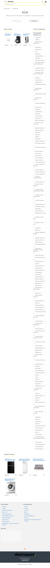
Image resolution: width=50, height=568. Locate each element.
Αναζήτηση (44, 4)
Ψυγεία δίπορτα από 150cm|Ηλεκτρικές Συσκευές (39, 437)
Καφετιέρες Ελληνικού (39, 237)
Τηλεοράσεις (37, 383)
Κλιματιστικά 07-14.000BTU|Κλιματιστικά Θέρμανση (38, 250)
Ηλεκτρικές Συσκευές (8, 33)
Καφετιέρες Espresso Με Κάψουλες (39, 233)
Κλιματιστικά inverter (39, 255)
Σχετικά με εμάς (5, 519)
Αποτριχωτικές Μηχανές (40, 103)
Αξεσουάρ (37, 77)
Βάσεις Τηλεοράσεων (39, 120)
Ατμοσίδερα (37, 113)
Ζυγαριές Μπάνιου (39, 160)
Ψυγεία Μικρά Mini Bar (39, 444)
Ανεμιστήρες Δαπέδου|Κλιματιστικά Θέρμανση (38, 63)
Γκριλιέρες (37, 134)
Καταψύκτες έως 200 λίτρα (38, 223)
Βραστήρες (37, 132)
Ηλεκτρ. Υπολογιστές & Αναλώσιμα (39, 165)
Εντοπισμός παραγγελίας (7, 510)
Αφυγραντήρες (38, 118)
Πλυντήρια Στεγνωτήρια (40, 341)
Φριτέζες (37, 419)
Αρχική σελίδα (7, 8)
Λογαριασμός (26, 513)
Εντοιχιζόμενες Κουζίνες (40, 143)
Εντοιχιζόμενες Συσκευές (40, 147)
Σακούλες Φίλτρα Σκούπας (37, 355)
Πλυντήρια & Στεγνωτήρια (40, 311)
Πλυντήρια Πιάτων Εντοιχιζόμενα (38, 324)
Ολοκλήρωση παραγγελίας (29, 515)
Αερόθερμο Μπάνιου (39, 55)
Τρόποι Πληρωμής (5, 521)
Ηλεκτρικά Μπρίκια (39, 169)
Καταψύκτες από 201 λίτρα (38, 218)
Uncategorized (38, 49)
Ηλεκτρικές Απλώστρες (40, 171)
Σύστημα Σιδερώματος (39, 372)
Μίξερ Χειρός (38, 293)
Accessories (37, 37)
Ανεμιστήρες (37, 58)
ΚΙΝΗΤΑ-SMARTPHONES (40, 244)
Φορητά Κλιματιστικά (39, 395)
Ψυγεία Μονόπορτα (39, 446)
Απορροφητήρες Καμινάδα (40, 84)
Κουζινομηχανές (38, 268)
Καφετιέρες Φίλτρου (39, 240)
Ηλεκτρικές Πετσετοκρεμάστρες (37, 177)
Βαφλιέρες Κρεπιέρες (39, 127)
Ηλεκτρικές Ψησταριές (39, 204)
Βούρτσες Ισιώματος (39, 130)
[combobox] (23, 4)
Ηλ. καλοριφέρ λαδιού (26, 33)
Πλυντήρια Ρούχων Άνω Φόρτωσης (39, 331)
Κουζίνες (37, 263)
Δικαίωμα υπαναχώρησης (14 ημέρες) (25, 564)
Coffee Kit (37, 39)
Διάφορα (37, 136)
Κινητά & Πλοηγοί (38, 242)
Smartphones (37, 47)
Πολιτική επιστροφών (6, 517)
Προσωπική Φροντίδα (39, 348)
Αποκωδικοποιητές (38, 80)
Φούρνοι (37, 400)
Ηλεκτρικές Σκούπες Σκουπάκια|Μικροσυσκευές (38, 190)
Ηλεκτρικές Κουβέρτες (39, 174)
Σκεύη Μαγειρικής (39, 364)
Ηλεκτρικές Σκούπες (39, 181)
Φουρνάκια (37, 397)
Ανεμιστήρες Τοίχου (39, 70)
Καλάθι (25, 512)
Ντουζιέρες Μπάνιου (39, 305)
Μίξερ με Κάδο (38, 285)
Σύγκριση (26, 517)
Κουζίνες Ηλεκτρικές (39, 265)
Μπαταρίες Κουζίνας (39, 300)
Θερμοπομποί (37, 208)
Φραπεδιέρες (38, 417)
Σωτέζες (37, 374)
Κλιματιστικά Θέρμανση (40, 257)
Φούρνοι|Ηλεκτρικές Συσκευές (38, 412)
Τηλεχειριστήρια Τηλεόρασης (37, 389)
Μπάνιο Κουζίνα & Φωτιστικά (37, 296)
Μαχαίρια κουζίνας (39, 276)
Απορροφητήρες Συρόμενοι (37, 98)
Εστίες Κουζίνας (38, 155)
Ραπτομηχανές (38, 352)
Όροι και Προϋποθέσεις (7, 513)
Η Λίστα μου (26, 510)
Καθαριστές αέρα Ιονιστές (40, 213)
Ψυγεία (36, 432)
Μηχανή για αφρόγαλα (39, 281)
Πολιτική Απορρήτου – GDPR (7, 515)
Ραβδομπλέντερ (38, 350)
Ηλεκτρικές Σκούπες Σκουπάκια (38, 184)
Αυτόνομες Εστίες (38, 115)
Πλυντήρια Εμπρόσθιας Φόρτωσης (39, 316)
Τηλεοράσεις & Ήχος (39, 385)
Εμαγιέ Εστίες (38, 138)
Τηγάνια (36, 379)
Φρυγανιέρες (38, 421)
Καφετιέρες (16, 33)
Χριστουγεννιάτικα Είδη (40, 425)
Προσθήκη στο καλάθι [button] (10, 45)
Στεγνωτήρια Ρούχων (39, 370)
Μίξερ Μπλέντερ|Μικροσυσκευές (37, 288)
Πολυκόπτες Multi (38, 345)
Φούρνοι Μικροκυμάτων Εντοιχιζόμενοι (39, 407)
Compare (4, 506)
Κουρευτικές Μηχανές (39, 270)
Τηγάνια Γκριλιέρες (39, 381)
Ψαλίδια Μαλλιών (38, 430)
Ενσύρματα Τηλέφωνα (39, 141)
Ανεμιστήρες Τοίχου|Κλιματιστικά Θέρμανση (38, 73)
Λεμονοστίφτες (38, 274)
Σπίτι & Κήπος (38, 368)
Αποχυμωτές (37, 109)
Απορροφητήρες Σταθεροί (40, 93)
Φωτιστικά (37, 423)
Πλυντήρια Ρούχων (39, 328)
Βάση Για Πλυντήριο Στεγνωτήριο (38, 123)
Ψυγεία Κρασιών (38, 442)
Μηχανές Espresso (39, 278)
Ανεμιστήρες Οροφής (39, 68)
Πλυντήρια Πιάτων (39, 321)
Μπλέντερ (37, 302)
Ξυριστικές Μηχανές (39, 307)
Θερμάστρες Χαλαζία (39, 206)
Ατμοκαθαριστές (38, 111)
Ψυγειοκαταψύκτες (39, 448)
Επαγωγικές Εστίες (39, 151)
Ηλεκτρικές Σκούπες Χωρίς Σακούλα (38, 195)
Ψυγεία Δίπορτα (38, 434)
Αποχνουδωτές (38, 107)
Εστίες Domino (38, 153)
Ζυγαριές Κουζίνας (39, 157)
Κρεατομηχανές (38, 272)
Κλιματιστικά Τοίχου (39, 261)
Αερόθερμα (37, 53)
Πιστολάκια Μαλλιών (39, 309)
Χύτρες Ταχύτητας (39, 428)
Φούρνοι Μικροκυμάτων (40, 402)
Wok (36, 51)
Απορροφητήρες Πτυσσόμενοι (37, 89)
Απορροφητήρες (38, 82)
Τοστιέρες (37, 393)
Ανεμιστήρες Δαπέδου (39, 60)
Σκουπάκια (37, 366)
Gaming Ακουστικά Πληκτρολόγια (38, 42)
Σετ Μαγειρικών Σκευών (40, 359)
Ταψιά (36, 377)
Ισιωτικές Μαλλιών (39, 210)
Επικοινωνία (4, 512)
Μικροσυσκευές (38, 283)
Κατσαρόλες (37, 228)
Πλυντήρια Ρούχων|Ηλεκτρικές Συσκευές (38, 337)
